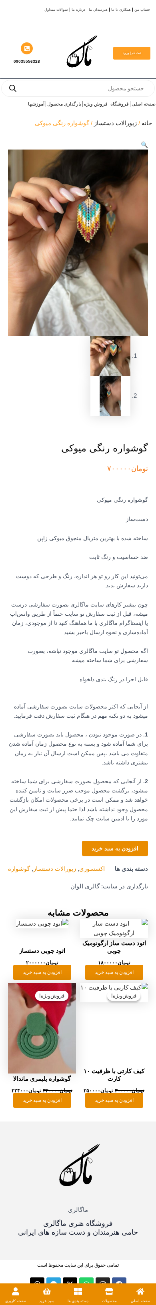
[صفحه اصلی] (140, 1291)
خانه (147, 123)
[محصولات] (109, 1291)
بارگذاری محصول (64, 104)
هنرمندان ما (98, 10)
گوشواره (19, 869)
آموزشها (36, 104)
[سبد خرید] (47, 1291)
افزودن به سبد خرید (115, 848)
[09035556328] (27, 48)
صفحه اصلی (140, 1301)
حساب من (142, 10)
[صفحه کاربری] (16, 1291)
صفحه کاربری (15, 1301)
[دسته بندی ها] (78, 1291)
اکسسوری (92, 869)
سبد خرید (46, 1301)
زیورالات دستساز (115, 123)
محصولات (109, 1301)
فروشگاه (119, 104)
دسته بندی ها (78, 1301)
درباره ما (78, 10)
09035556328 (27, 61)
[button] (144, 145)
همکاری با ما (121, 10)
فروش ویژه (96, 104)
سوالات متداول (56, 10)
